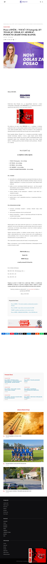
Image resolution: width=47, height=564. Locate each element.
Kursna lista (5, 506)
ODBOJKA (5, 530)
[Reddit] (4, 89)
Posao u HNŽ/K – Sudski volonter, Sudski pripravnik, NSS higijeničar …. (33, 397)
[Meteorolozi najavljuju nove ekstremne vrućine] (23, 423)
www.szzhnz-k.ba (31, 289)
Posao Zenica (5, 513)
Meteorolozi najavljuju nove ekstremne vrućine (13, 436)
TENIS (4, 523)
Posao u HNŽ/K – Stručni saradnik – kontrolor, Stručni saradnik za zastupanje (13, 389)
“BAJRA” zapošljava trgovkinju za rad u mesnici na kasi (22, 310)
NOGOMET (5, 521)
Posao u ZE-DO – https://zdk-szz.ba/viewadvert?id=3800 (22, 307)
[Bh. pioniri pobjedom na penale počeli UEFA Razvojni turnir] (23, 451)
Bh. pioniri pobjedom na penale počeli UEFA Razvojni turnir (16, 463)
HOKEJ (4, 528)
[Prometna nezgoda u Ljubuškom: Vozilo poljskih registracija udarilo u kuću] (23, 478)
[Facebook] (4, 74)
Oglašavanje (5, 550)
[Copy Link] (12, 39)
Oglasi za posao (6, 26)
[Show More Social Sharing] (16, 39)
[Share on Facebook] (8, 39)
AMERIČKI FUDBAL (7, 532)
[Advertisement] (23, 14)
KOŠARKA (5, 525)
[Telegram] (4, 92)
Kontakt (4, 547)
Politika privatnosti (6, 554)
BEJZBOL (5, 534)
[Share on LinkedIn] (13, 39)
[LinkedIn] (4, 87)
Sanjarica (4, 508)
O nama (4, 543)
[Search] (40, 2)
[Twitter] (4, 76)
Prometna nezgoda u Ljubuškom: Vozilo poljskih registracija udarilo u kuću (18, 491)
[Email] (4, 82)
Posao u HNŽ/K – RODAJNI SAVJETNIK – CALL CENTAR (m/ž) (24, 312)
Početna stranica (6, 24)
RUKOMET (5, 526)
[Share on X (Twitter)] (10, 39)
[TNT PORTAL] (23, 2)
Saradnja (4, 548)
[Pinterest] (4, 79)
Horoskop (5, 510)
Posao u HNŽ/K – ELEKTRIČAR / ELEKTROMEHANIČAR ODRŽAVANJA (31, 389)
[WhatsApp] (4, 95)
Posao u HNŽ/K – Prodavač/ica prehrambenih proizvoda (32, 380)
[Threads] (4, 97)
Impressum (5, 545)
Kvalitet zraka (5, 512)
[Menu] (5, 2)
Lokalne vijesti (5, 503)
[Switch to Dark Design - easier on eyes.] (42, 1)
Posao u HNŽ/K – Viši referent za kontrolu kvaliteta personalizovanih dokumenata (13, 397)
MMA (4, 535)
